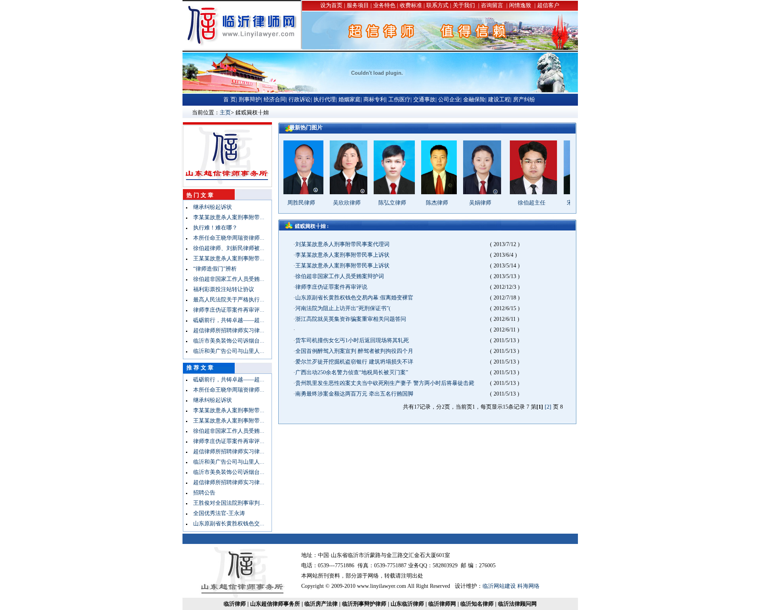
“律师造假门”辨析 (212, 269)
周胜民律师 (286, 203)
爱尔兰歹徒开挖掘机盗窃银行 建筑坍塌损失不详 (354, 362)
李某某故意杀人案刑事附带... (226, 217)
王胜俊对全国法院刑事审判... (226, 503)
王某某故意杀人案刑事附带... (226, 258)
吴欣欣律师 (332, 203)
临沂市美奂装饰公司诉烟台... (226, 341)
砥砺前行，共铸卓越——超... (226, 320)
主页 (225, 113)
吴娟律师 (465, 203)
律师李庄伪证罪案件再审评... (226, 310)
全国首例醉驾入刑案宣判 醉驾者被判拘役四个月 (354, 351)
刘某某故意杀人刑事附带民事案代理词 (342, 244)
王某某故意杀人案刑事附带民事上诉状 (342, 266)
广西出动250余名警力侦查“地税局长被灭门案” (351, 372)
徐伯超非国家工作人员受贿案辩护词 (339, 276)
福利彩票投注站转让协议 (221, 289)
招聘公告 (201, 493)
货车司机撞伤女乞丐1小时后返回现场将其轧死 (352, 340)
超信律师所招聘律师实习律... (226, 330)
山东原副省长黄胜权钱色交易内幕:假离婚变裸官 (354, 298)
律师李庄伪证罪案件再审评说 (331, 287)
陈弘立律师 (377, 203)
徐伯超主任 (516, 203)
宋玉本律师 (566, 203)
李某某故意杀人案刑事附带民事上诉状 (342, 255)
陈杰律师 (422, 203)
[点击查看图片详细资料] (286, 192)
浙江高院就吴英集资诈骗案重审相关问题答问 (350, 319)
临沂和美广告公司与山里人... (226, 351)
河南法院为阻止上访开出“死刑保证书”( (343, 308)
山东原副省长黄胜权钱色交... (226, 524)
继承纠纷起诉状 (210, 207)
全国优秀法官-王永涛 (216, 513)
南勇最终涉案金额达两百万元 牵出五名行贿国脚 (354, 394)
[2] (548, 407)
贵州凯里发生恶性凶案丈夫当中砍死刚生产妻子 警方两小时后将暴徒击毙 (384, 383)
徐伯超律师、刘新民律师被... (226, 248)
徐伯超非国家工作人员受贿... (226, 279)
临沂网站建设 (499, 586)
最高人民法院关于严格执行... (226, 300)
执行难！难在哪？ (213, 228)
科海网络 (528, 586)
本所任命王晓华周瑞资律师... (226, 238)
